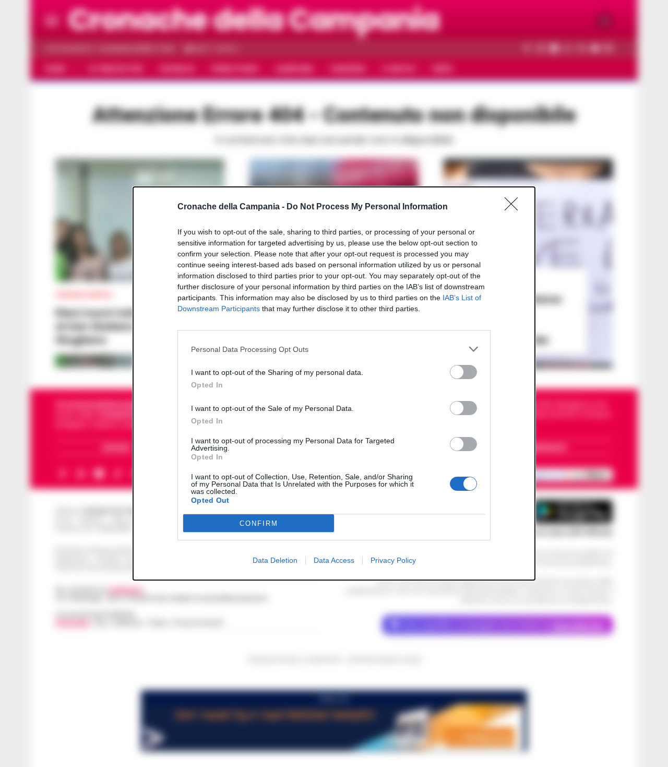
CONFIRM (259, 523)
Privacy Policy (393, 560)
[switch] (463, 372)
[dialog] (334, 383)
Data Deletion (275, 560)
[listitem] (334, 349)
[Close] (514, 207)
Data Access (334, 560)
